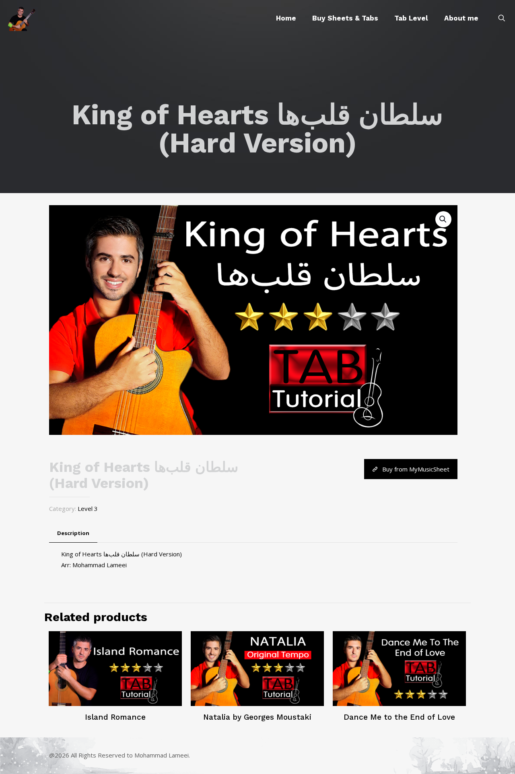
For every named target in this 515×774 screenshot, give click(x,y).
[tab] (73, 533)
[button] (443, 219)
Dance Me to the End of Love (399, 717)
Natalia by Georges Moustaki (257, 717)
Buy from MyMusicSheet (415, 469)
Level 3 (88, 508)
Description (73, 533)
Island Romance (115, 717)
